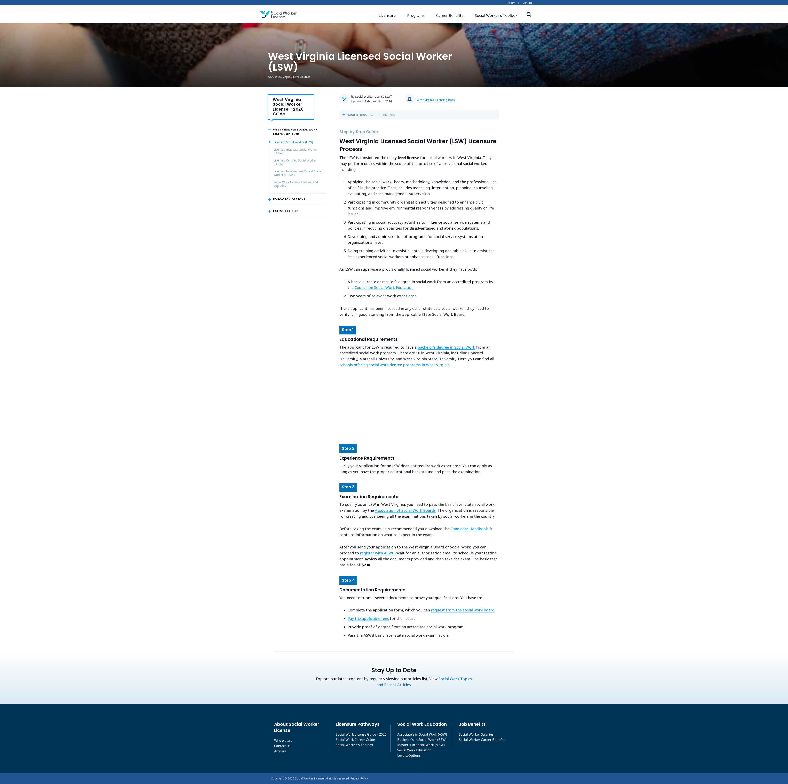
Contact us (282, 746)
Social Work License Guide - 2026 (361, 734)
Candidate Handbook (469, 528)
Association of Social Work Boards (405, 510)
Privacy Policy (359, 778)
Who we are (283, 740)
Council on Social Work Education (384, 287)
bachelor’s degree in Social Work (446, 347)
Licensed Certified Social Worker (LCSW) (295, 162)
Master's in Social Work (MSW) (421, 745)
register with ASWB (377, 553)
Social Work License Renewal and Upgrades (296, 184)
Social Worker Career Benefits (482, 739)
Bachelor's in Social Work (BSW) (422, 739)
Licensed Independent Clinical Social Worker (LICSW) (298, 173)
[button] (496, 15)
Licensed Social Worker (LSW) (293, 142)
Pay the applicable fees (368, 618)
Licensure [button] (387, 15)
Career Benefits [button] (449, 15)
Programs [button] (416, 15)
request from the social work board (462, 610)
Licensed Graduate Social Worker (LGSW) (296, 151)
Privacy (510, 3)
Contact (527, 3)
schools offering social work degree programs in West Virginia (394, 364)
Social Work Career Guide (355, 739)
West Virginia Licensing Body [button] (436, 100)
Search (529, 14)
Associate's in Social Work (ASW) (422, 734)
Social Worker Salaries (476, 734)
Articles (280, 751)
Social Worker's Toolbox (354, 745)
